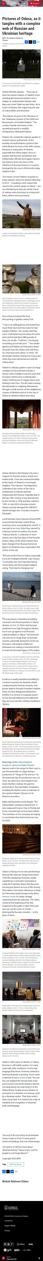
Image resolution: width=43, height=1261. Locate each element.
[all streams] (40, 1258)
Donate (35, 3)
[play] (3, 1258)
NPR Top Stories (16, 1164)
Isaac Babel (21, 528)
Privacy (7, 1231)
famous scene (9, 896)
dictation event (18, 1077)
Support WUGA (10, 1226)
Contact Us (8, 1221)
